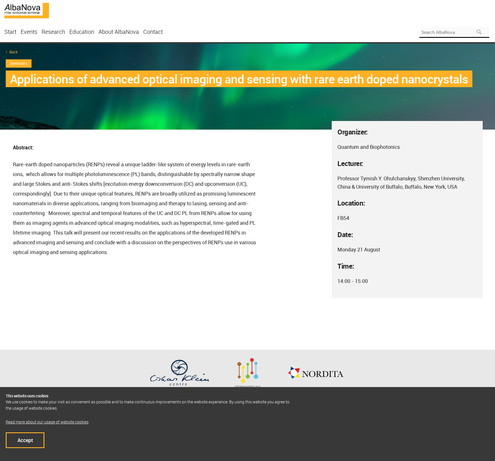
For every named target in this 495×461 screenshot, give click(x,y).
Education (81, 32)
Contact (153, 32)
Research (53, 32)
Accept (25, 440)
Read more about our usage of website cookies (47, 422)
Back (13, 52)
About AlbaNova (119, 32)
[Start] (26, 10)
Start (10, 32)
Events (29, 32)
